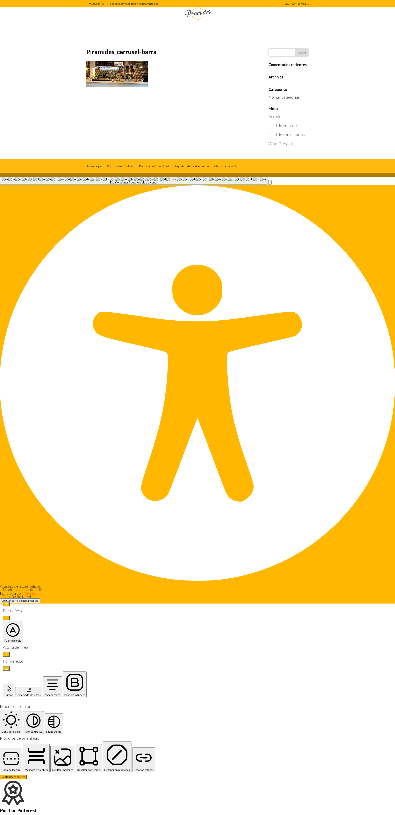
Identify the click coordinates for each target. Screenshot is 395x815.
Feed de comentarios (286, 134)
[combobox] (133, 181)
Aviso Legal (94, 166)
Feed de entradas (283, 125)
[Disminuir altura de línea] (6, 668)
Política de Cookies (120, 166)
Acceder (275, 116)
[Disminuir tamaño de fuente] (6, 618)
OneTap (30, 593)
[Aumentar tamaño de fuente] (6, 603)
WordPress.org (282, 143)
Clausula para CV (225, 166)
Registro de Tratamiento (191, 166)
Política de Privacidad (154, 166)
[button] (270, 182)
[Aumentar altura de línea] (6, 654)
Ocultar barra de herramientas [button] (20, 600)
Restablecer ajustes (13, 777)
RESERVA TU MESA (296, 3)
